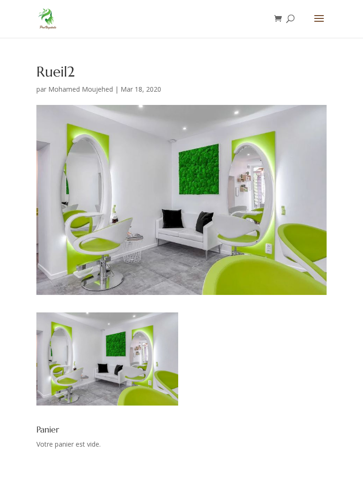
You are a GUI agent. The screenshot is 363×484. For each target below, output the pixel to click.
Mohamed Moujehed (80, 89)
